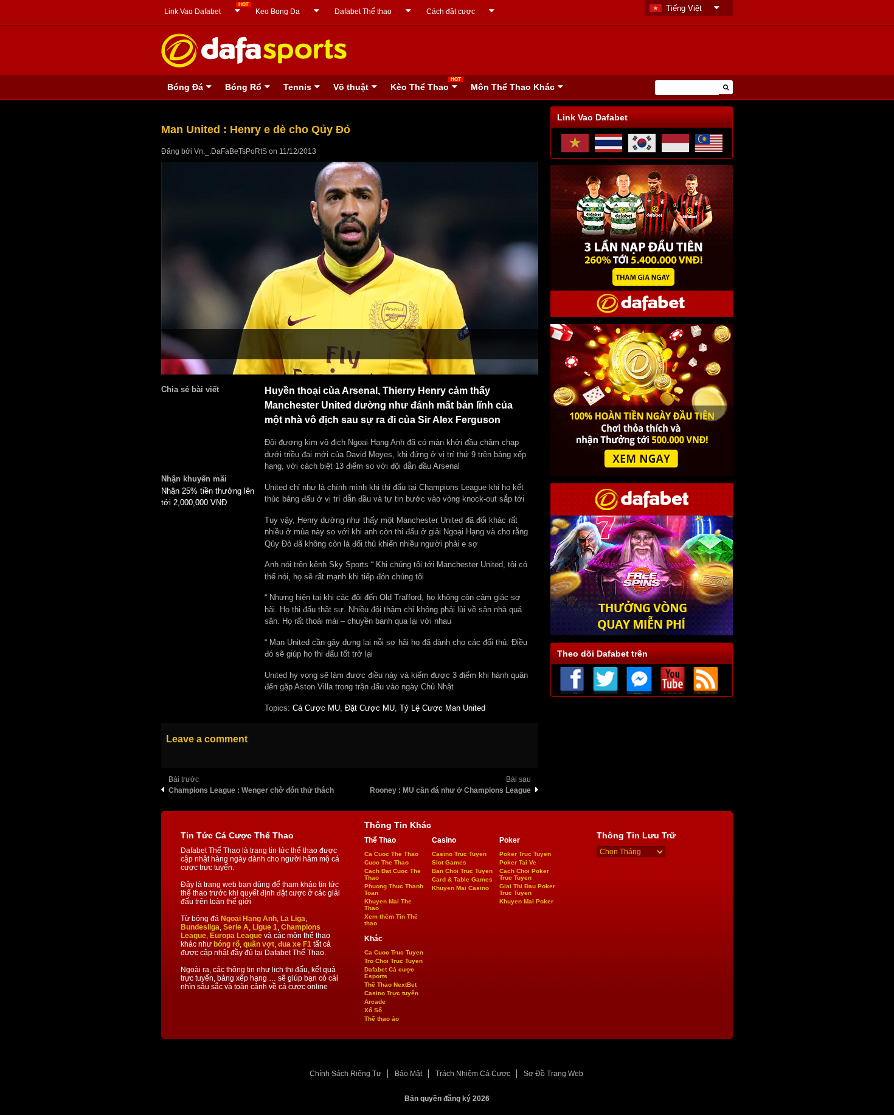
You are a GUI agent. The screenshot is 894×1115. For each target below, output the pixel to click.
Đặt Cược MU (370, 708)
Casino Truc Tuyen (459, 854)
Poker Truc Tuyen (525, 854)
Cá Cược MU (316, 708)
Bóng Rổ (243, 87)
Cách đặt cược (450, 11)
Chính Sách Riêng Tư (345, 1073)
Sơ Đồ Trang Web (553, 1073)
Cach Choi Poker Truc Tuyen (524, 874)
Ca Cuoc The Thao (391, 854)
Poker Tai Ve (517, 862)
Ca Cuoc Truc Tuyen (393, 952)
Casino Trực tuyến (391, 993)
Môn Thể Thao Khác (513, 87)
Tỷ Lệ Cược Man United (442, 708)
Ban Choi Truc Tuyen (462, 871)
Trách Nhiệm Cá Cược (472, 1073)
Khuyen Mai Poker (526, 901)
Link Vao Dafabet (192, 11)
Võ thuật (351, 87)
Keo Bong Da (277, 11)
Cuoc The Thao (386, 862)
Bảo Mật (408, 1073)
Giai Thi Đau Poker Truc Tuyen (527, 889)
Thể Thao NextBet (390, 984)
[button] (726, 87)
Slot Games (449, 862)
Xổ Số (373, 1010)
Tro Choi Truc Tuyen (393, 961)
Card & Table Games (462, 879)
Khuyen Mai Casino (460, 888)
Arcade (375, 1001)
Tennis (297, 87)
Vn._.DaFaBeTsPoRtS (230, 151)
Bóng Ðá (185, 87)
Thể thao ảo (381, 1018)
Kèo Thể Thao (419, 87)
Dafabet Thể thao (363, 11)
